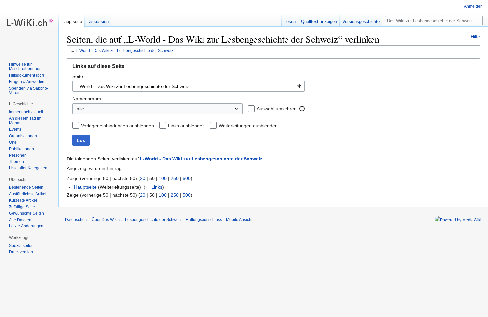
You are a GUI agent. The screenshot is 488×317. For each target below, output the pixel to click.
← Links (153, 187)
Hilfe (475, 36)
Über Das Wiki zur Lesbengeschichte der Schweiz (137, 219)
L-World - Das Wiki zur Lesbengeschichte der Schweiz (124, 50)
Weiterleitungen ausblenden (248, 125)
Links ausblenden (186, 125)
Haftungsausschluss (204, 219)
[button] (302, 108)
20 (142, 178)
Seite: (78, 76)
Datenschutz (76, 219)
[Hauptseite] (29, 26)
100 (163, 178)
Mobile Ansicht (239, 219)
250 (175, 178)
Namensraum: (87, 98)
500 (187, 178)
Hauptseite (85, 187)
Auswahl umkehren (277, 108)
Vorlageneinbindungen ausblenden (117, 125)
